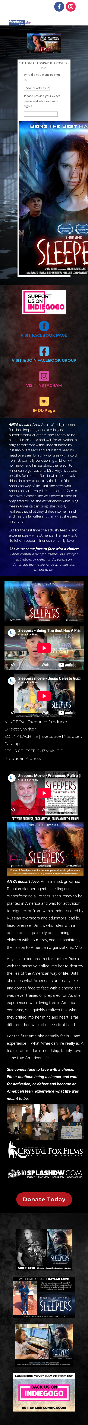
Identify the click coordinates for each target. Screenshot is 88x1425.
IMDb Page (44, 410)
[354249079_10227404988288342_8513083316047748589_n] (45, 1139)
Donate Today (44, 1199)
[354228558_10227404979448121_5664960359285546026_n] (71, 1121)
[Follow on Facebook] (59, 7)
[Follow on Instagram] (71, 7)
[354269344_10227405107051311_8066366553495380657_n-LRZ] (19, 1139)
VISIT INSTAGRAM (44, 385)
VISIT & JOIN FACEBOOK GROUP (44, 360)
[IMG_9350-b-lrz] (19, 1121)
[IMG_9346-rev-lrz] (45, 1121)
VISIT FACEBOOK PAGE (44, 335)
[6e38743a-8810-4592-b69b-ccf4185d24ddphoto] (71, 1139)
